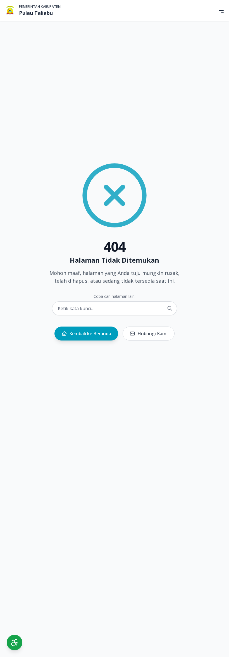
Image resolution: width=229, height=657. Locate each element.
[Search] (170, 308)
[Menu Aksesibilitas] (14, 642)
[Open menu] (221, 10)
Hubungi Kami (152, 333)
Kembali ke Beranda (90, 333)
